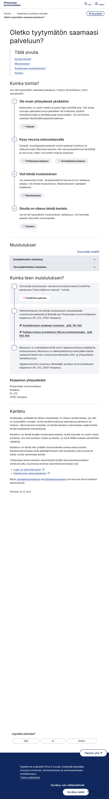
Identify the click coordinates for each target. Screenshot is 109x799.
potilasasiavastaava (55, 479)
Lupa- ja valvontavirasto (27, 469)
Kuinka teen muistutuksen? (30, 68)
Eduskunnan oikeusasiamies (30, 473)
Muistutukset (22, 63)
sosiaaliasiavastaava (28, 479)
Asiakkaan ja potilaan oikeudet (32, 13)
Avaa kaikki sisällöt (88, 251)
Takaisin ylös (92, 753)
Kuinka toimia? (23, 59)
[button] (26, 741)
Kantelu (19, 73)
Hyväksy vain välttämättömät (67, 785)
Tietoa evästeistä (30, 777)
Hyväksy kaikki (76, 792)
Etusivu (7, 13)
